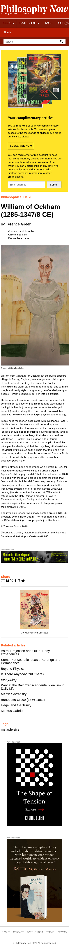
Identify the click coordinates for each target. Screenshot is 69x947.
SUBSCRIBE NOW (21, 145)
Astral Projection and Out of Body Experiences (25, 652)
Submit (54, 184)
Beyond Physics (12, 668)
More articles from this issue (34, 632)
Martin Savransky (13, 694)
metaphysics (10, 729)
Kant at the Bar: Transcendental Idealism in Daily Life (32, 686)
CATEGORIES (29, 23)
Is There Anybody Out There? (22, 674)
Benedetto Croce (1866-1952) (23, 700)
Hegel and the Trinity (16, 705)
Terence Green (18, 224)
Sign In (7, 32)
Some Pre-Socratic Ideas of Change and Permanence (30, 661)
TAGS (48, 23)
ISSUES (8, 23)
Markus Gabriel (12, 711)
